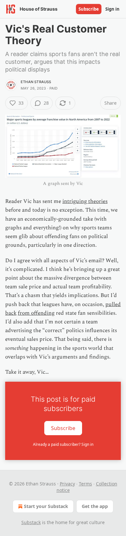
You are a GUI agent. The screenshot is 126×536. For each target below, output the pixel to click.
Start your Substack (46, 506)
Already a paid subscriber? (63, 444)
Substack (31, 522)
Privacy (67, 484)
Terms (85, 484)
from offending (36, 313)
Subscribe (89, 9)
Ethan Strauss (36, 82)
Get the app (95, 506)
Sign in (112, 9)
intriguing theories (85, 201)
